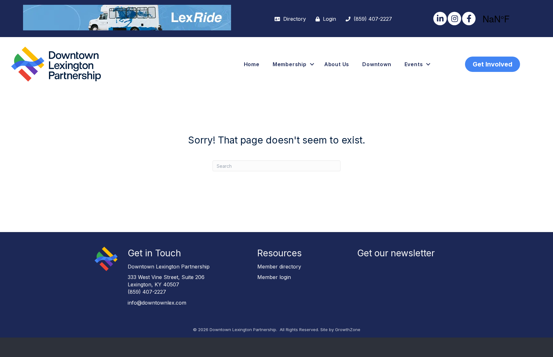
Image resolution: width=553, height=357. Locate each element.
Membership (290, 64)
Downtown (376, 64)
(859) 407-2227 (147, 292)
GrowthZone (347, 329)
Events (414, 64)
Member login (274, 277)
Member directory (279, 266)
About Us (336, 64)
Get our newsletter (396, 253)
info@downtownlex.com (157, 302)
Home (252, 64)
